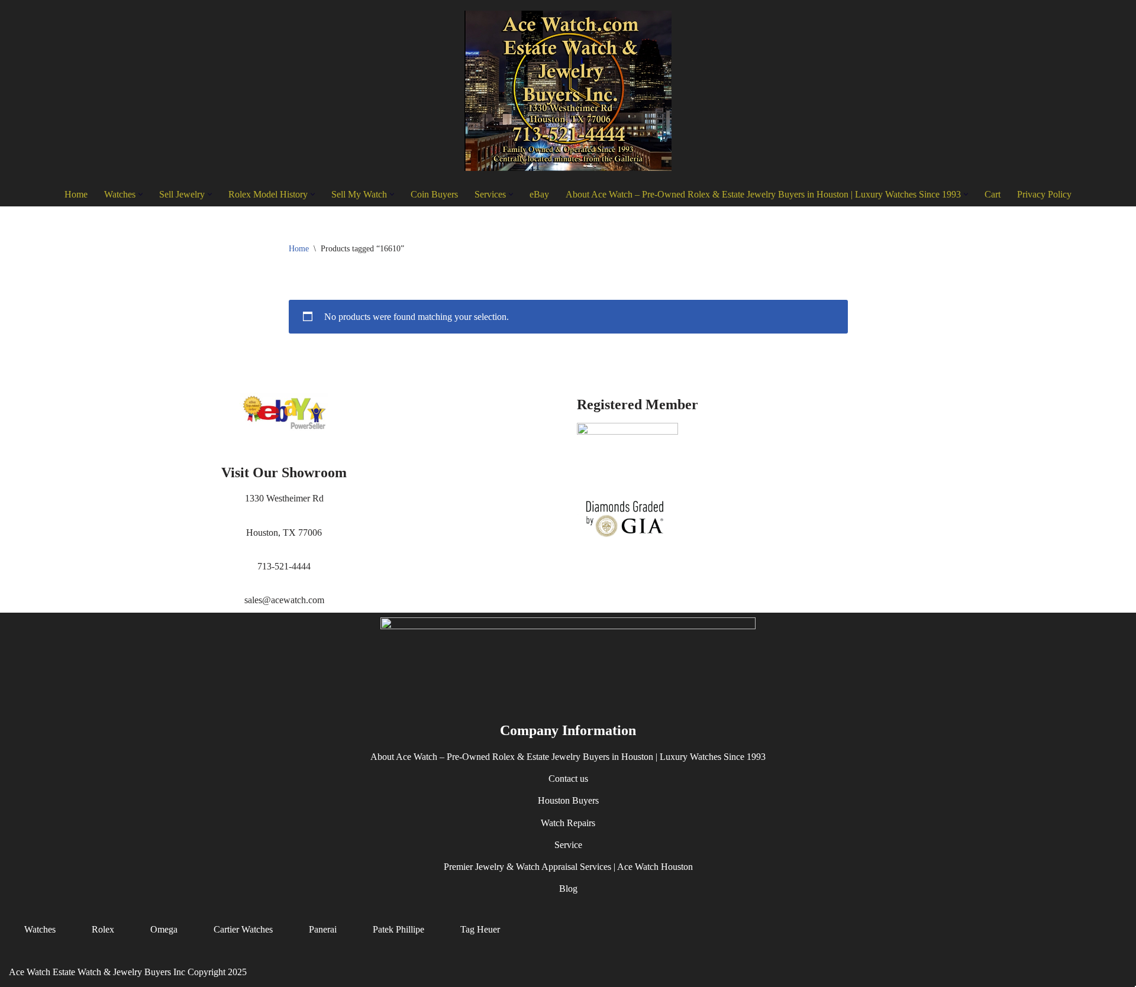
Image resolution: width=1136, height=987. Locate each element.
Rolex (103, 930)
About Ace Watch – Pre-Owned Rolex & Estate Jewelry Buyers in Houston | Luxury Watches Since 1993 (568, 757)
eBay (539, 194)
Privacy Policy (1044, 194)
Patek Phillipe (398, 930)
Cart (993, 194)
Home (76, 194)
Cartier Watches (243, 930)
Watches (40, 930)
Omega (164, 930)
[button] (140, 194)
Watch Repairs (568, 823)
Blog (568, 889)
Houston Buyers (568, 801)
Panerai (323, 930)
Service (568, 845)
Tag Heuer (480, 930)
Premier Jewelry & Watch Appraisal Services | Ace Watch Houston (568, 867)
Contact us (568, 779)
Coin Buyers (434, 194)
